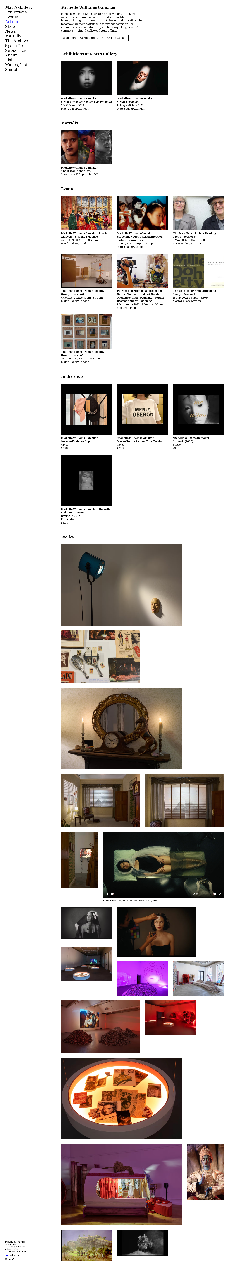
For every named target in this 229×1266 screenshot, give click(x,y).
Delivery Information (15, 1242)
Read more (69, 38)
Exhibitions (16, 12)
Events (11, 17)
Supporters (10, 1244)
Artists (11, 22)
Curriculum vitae (91, 38)
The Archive (16, 41)
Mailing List (16, 65)
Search (12, 69)
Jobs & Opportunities (15, 1247)
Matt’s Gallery (19, 7)
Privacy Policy (12, 1249)
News (10, 31)
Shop (10, 26)
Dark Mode (14, 1255)
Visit (9, 60)
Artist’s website (117, 38)
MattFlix (13, 36)
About (11, 55)
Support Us (15, 50)
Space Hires (16, 46)
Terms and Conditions (15, 1252)
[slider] (151, 894)
